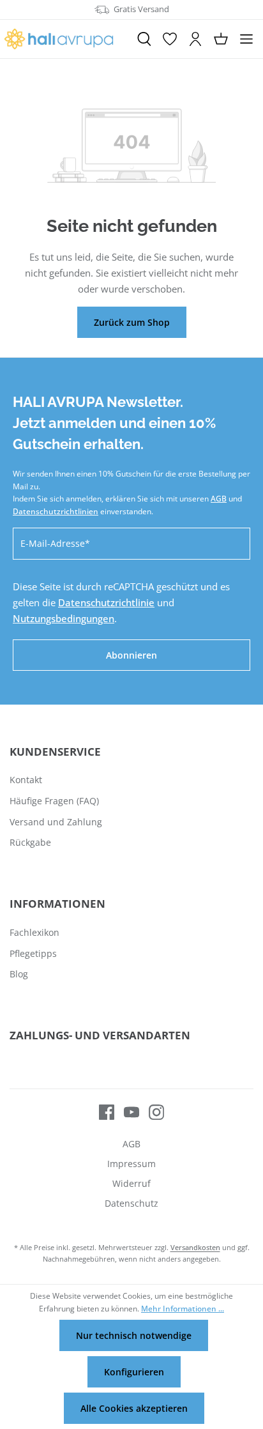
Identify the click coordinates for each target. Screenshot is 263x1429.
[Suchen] (144, 39)
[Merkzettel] (170, 39)
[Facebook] (106, 1112)
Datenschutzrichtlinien (55, 511)
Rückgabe (30, 842)
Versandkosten (195, 1247)
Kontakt (26, 780)
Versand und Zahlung (56, 822)
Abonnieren (131, 655)
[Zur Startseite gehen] (65, 39)
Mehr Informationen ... (182, 1308)
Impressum (131, 1164)
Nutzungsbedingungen (63, 618)
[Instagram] (151, 1112)
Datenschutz (131, 1203)
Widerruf (131, 1183)
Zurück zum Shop (132, 322)
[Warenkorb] (221, 39)
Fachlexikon (34, 932)
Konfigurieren (134, 1372)
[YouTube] (126, 1112)
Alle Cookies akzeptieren (134, 1408)
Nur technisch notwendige (134, 1335)
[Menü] (246, 39)
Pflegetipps (33, 953)
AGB (219, 498)
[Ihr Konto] (195, 39)
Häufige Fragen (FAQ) (54, 801)
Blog (19, 974)
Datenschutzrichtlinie (106, 602)
